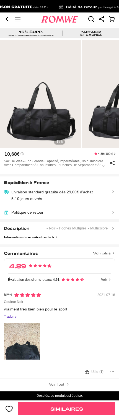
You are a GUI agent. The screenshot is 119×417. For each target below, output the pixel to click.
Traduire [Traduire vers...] (10, 317)
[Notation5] (28, 295)
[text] (59, 94)
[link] (59, 6)
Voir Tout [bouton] (57, 384)
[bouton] (59, 373)
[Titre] (59, 251)
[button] (7, 19)
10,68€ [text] (12, 153)
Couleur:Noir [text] (13, 302)
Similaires (66, 408)
